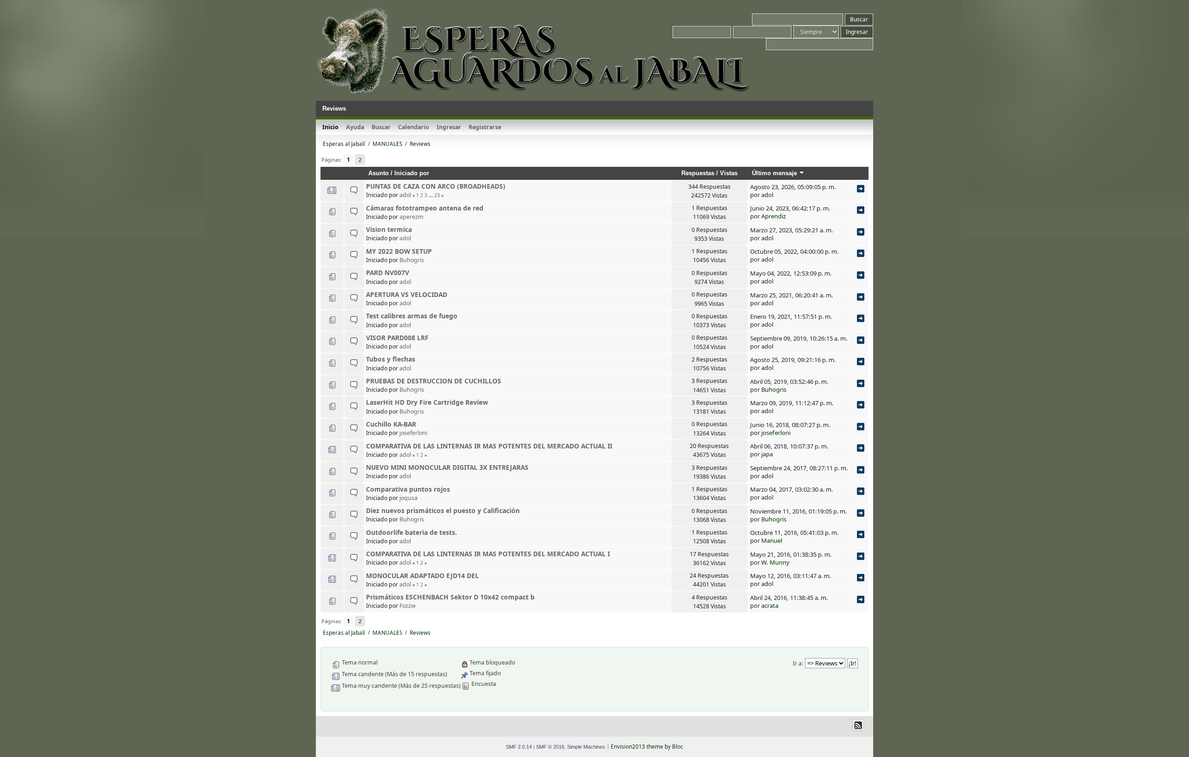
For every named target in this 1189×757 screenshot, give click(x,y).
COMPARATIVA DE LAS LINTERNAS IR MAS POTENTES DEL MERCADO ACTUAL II (489, 445)
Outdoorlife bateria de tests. (411, 532)
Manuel (771, 540)
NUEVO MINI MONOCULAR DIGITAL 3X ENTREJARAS (447, 467)
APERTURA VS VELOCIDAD (406, 294)
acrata (769, 605)
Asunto (378, 173)
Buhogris (411, 260)
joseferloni (413, 433)
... (431, 195)
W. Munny (775, 562)
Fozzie (407, 606)
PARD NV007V (387, 272)
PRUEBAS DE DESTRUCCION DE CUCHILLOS (433, 380)
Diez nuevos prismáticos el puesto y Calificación (443, 510)
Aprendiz (773, 216)
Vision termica (389, 229)
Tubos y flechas (390, 359)
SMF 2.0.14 (519, 747)
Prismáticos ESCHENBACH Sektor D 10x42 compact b (450, 596)
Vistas (729, 173)
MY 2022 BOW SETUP (399, 251)
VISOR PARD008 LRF (397, 337)
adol (405, 195)
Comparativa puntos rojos (408, 489)
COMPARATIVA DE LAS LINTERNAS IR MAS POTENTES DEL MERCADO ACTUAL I (488, 553)
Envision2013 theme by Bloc (647, 746)
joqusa (408, 498)
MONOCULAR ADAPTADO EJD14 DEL (422, 575)
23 (437, 195)
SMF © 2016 (550, 747)
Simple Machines (586, 747)
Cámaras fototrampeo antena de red (424, 208)
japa (767, 454)
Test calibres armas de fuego (411, 315)
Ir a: (798, 663)
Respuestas (697, 173)
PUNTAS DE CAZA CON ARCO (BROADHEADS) (435, 186)
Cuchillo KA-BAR (391, 424)
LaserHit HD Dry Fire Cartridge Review (427, 402)
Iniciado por (411, 173)
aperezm (411, 217)
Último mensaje (775, 173)
